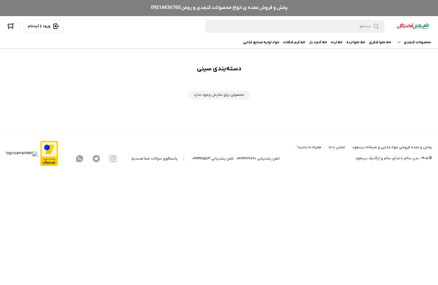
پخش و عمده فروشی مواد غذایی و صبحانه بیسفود (392, 147)
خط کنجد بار (318, 42)
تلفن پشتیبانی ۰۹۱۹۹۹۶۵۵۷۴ (213, 158)
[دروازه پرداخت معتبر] (49, 154)
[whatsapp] (79, 158)
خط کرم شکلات (294, 42)
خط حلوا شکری (380, 42)
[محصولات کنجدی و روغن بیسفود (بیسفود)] (411, 26)
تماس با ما (337, 147)
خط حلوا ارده (355, 42)
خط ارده (337, 42)
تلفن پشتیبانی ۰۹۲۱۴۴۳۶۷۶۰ (258, 158)
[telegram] (96, 158)
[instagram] (113, 158)
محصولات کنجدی (417, 42)
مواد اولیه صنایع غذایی (261, 42)
